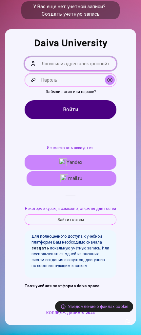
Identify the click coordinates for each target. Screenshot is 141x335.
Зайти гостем (70, 219)
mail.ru (75, 178)
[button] (127, 321)
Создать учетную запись (71, 14)
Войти (70, 109)
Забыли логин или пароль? (71, 91)
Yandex (74, 162)
